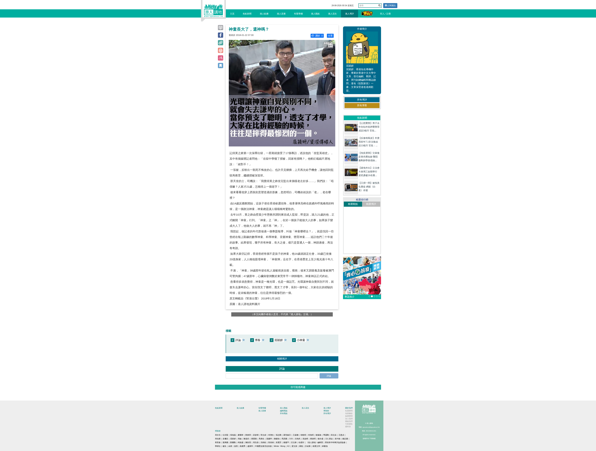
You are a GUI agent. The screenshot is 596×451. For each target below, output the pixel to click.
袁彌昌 (225, 439)
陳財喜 (248, 442)
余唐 (230, 446)
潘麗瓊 (254, 439)
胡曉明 (303, 435)
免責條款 (349, 413)
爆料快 (348, 427)
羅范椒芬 (287, 435)
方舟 (291, 439)
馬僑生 (261, 439)
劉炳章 (248, 435)
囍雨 (236, 446)
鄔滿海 (318, 435)
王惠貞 (341, 435)
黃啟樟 (305, 439)
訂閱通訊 (391, 5)
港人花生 (332, 13)
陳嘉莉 (246, 439)
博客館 (326, 411)
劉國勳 (233, 442)
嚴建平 (286, 442)
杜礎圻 (301, 442)
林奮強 (325, 446)
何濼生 (271, 435)
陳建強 (277, 439)
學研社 (218, 446)
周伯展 (218, 439)
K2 (288, 446)
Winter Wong (279, 446)
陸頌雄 (271, 442)
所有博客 (362, 105)
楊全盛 (320, 439)
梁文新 (294, 446)
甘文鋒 (294, 442)
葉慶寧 (269, 439)
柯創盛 (240, 442)
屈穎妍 (233, 439)
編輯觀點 (283, 411)
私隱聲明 (349, 411)
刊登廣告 (349, 424)
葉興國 (225, 442)
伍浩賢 (225, 435)
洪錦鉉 (263, 442)
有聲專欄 (298, 13)
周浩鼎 (256, 442)
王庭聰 (295, 435)
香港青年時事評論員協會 (335, 442)
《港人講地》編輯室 (314, 442)
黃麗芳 (278, 442)
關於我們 (349, 408)
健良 (224, 446)
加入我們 (349, 419)
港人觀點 (315, 13)
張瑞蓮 (233, 435)
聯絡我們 (349, 421)
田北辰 (333, 435)
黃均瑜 (337, 439)
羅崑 (301, 446)
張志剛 (278, 435)
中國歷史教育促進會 (263, 446)
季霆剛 (326, 435)
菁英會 (218, 442)
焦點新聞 (247, 13)
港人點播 (264, 13)
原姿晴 (256, 435)
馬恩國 (284, 439)
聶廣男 (242, 446)
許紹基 (308, 446)
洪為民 (297, 439)
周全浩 (218, 435)
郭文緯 (263, 435)
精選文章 (316, 446)
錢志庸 (345, 439)
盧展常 (250, 446)
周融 (240, 439)
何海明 (311, 435)
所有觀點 (283, 413)
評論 (329, 376)
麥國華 (240, 435)
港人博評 (349, 13)
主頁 (232, 13)
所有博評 (362, 99)
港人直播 (281, 13)
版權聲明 (349, 416)
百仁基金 (329, 439)
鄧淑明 (313, 439)
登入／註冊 (385, 13)
